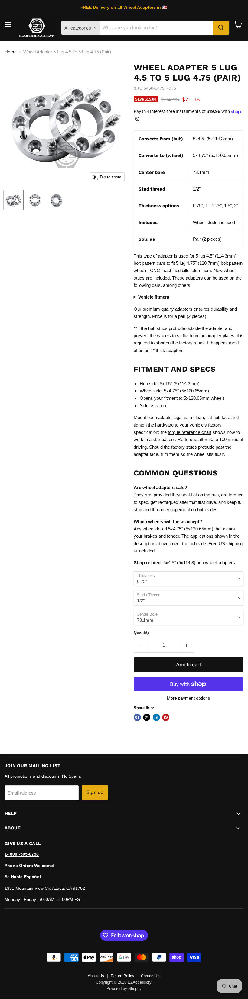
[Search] (221, 28)
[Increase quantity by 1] (186, 645)
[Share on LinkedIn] (156, 717)
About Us (96, 976)
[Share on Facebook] (137, 717)
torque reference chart (189, 432)
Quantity (141, 632)
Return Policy (122, 976)
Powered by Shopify (124, 988)
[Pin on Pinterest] (165, 717)
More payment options (188, 698)
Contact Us (151, 976)
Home (11, 51)
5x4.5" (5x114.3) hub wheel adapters (199, 562)
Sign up (94, 792)
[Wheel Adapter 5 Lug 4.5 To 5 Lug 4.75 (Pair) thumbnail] (13, 200)
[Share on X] (146, 717)
